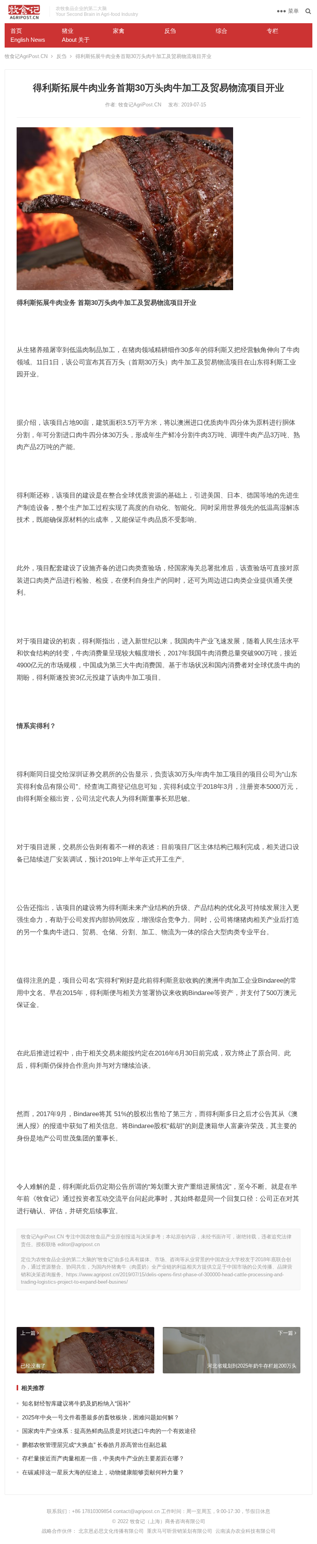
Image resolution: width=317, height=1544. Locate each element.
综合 (221, 30)
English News (27, 39)
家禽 (118, 30)
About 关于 (76, 39)
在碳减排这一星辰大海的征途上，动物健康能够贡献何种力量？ (103, 1472)
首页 (16, 30)
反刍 (170, 30)
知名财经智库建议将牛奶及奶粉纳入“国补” (76, 1403)
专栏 (272, 30)
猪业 (67, 30)
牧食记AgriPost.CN (26, 56)
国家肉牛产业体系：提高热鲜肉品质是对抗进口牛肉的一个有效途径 (109, 1431)
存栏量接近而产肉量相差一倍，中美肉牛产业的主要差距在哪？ (103, 1458)
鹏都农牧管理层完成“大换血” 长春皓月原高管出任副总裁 (94, 1444)
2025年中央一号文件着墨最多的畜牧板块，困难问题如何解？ (100, 1417)
